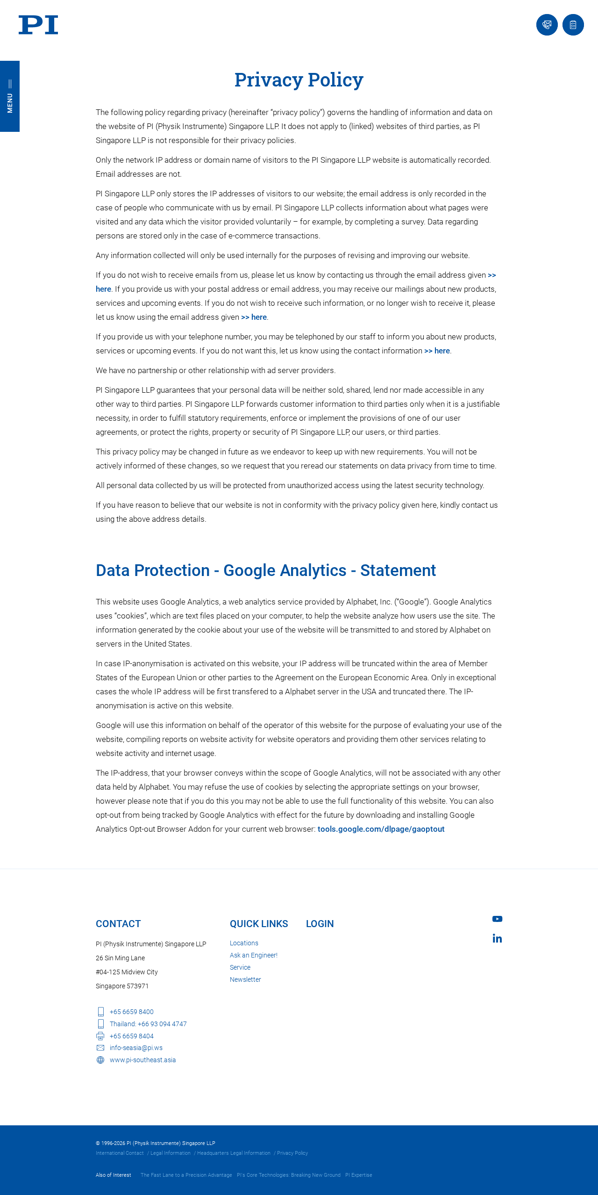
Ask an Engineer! (254, 955)
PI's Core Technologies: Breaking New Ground (289, 1175)
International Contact (120, 1153)
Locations (244, 943)
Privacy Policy (292, 1153)
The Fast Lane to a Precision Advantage (186, 1175)
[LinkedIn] (497, 938)
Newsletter (245, 979)
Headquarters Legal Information (234, 1153)
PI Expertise (358, 1175)
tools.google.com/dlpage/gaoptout (381, 829)
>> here (254, 317)
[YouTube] (497, 919)
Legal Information (170, 1153)
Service (240, 967)
